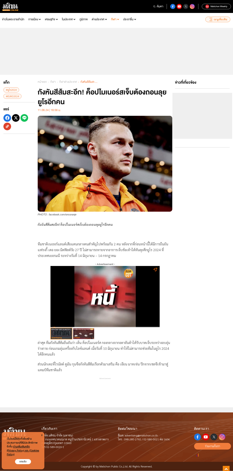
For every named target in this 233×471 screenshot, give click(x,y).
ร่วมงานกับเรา (212, 446)
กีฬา (113, 19)
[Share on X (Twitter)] (16, 118)
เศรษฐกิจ (50, 19)
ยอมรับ (23, 461)
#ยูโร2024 (11, 89)
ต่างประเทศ (98, 19)
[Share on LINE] (24, 118)
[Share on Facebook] (7, 118)
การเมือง (33, 19)
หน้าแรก (42, 81)
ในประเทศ (67, 19)
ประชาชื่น (128, 19)
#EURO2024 (12, 96)
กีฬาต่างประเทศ (68, 81)
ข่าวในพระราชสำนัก (13, 19)
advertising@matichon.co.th (141, 435)
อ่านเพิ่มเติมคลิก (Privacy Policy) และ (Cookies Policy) (23, 450)
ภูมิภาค (83, 19)
